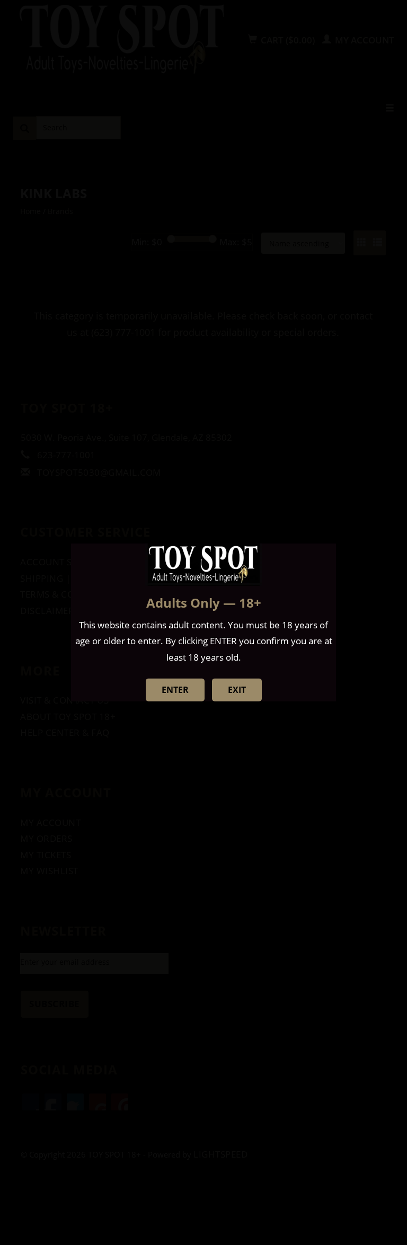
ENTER (175, 690)
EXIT (237, 690)
